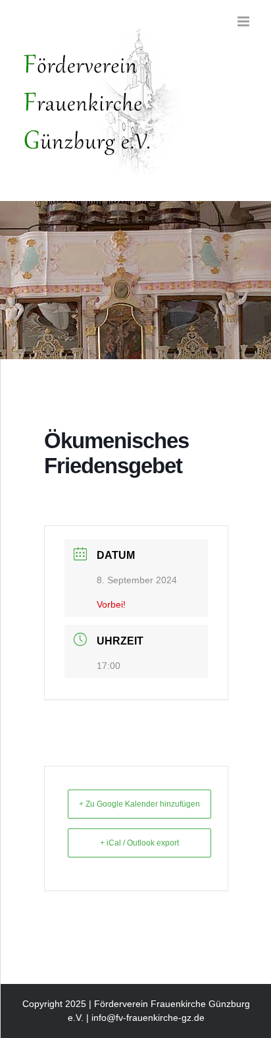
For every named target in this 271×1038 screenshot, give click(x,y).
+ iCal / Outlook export (139, 843)
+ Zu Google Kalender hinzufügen (139, 804)
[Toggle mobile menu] (244, 21)
